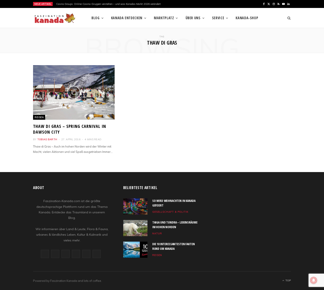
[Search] (287, 18)
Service (218, 17)
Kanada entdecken (126, 17)
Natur (157, 233)
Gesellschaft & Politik (170, 211)
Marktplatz (164, 17)
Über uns (193, 17)
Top (288, 280)
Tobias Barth (47, 139)
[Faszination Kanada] (55, 18)
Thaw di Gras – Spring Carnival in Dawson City (69, 129)
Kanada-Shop (247, 17)
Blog (95, 17)
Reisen (39, 117)
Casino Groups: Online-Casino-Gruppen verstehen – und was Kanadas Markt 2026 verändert (108, 4)
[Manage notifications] (313, 280)
